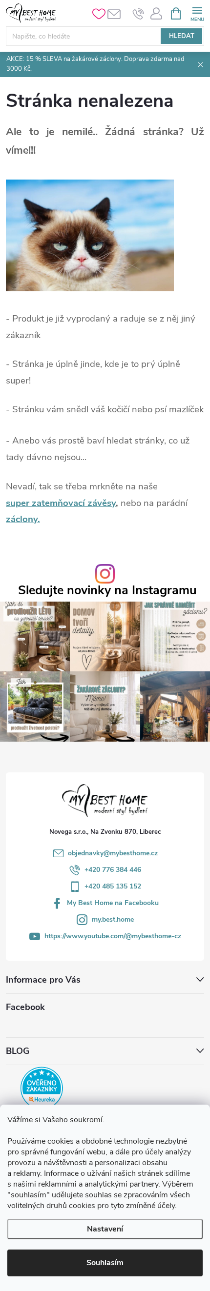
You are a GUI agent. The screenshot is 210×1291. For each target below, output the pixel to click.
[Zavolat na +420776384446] (138, 13)
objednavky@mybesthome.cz (113, 853)
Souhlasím (105, 1262)
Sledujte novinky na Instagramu (107, 591)
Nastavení (105, 1229)
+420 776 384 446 (112, 869)
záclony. (23, 519)
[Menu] (197, 13)
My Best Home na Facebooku (113, 903)
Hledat (181, 36)
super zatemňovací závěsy (61, 503)
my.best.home (113, 919)
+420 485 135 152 (112, 886)
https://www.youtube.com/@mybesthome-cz (112, 936)
